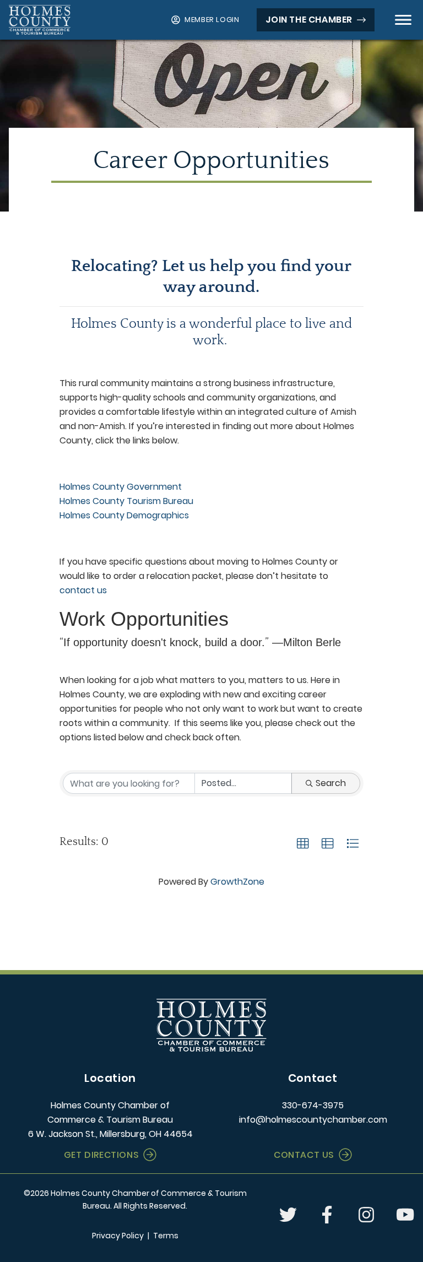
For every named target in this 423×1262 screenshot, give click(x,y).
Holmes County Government (120, 486)
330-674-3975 (313, 1105)
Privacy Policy (118, 1235)
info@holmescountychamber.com (313, 1119)
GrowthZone (237, 881)
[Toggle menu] (403, 20)
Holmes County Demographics (125, 515)
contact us (83, 590)
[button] (303, 844)
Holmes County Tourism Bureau (126, 501)
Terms (165, 1235)
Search (331, 783)
